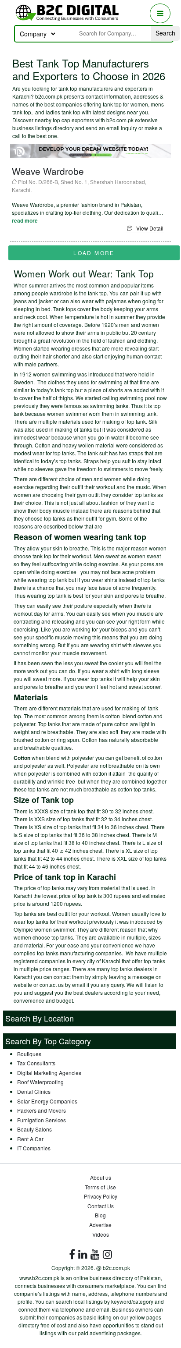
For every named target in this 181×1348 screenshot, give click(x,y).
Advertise (100, 1224)
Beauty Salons (34, 1129)
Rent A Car (30, 1138)
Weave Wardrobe (48, 170)
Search (165, 32)
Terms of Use (100, 1187)
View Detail (147, 228)
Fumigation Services (41, 1120)
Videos (100, 1234)
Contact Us (100, 1206)
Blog (100, 1215)
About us (100, 1177)
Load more (94, 252)
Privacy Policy (100, 1196)
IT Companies (34, 1148)
